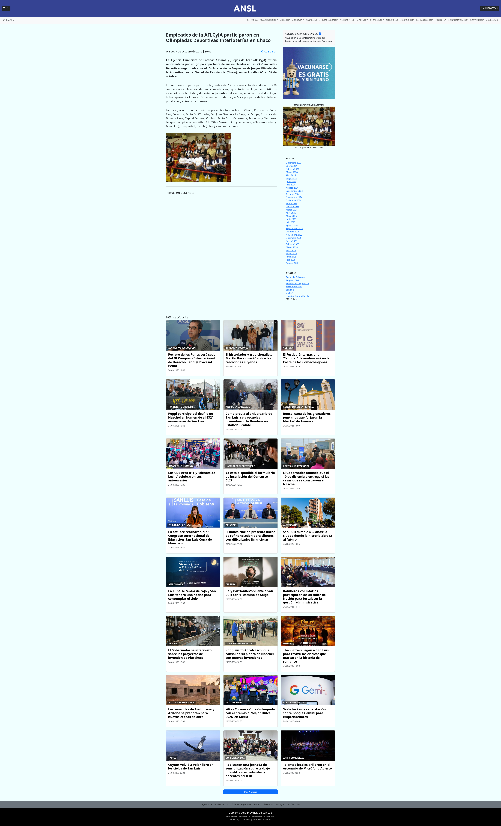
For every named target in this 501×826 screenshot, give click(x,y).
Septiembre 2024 (294, 191)
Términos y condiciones (240, 819)
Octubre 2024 (292, 194)
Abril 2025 (291, 212)
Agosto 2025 (292, 225)
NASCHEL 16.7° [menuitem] (440, 20)
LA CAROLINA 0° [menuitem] (492, 20)
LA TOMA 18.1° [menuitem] (362, 20)
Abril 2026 (291, 250)
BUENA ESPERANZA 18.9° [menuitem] (458, 20)
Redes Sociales (255, 816)
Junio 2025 (291, 219)
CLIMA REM (8, 20)
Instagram (281, 804)
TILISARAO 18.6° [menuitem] (392, 20)
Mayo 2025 (291, 216)
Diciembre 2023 (293, 162)
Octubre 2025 (292, 231)
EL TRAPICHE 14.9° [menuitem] (477, 20)
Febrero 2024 (292, 169)
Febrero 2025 (292, 206)
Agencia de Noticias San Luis (215, 804)
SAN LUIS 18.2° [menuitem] (252, 20)
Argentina (246, 804)
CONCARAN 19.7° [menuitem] (407, 20)
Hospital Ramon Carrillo (297, 296)
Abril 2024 (291, 175)
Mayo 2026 (291, 253)
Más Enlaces (292, 299)
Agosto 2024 (292, 187)
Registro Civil (292, 280)
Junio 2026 (291, 256)
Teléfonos (243, 816)
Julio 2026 (290, 259)
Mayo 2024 (291, 178)
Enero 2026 (291, 241)
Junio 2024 (291, 181)
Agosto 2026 (292, 263)
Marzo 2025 (292, 209)
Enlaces (235, 804)
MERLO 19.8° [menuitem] (285, 20)
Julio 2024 (290, 184)
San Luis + (291, 289)
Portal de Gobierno (295, 277)
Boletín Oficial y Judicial (297, 283)
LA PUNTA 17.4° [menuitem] (298, 20)
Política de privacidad (261, 819)
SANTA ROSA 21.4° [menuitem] (377, 20)
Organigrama (231, 816)
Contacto (257, 804)
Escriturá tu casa (294, 286)
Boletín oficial (270, 816)
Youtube (295, 804)
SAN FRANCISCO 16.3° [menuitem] (424, 20)
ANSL (245, 8)
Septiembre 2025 (294, 228)
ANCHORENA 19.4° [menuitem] (347, 20)
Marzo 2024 (292, 172)
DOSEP (289, 292)
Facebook (269, 804)
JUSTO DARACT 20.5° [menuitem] (330, 20)
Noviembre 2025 (294, 234)
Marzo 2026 (292, 247)
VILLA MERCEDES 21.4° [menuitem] (269, 20)
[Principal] (6, 8)
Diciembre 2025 (293, 237)
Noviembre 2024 (294, 197)
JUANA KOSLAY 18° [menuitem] (313, 20)
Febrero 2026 (292, 244)
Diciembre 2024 (293, 200)
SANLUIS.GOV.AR (489, 8)
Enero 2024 (291, 165)
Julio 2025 (290, 222)
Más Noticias (250, 792)
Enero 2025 (291, 203)
